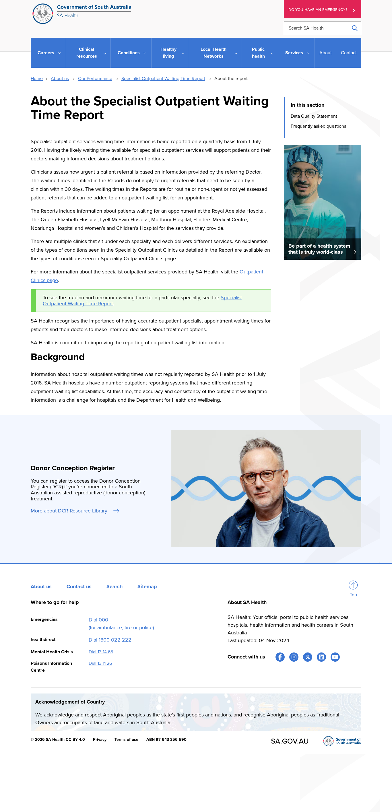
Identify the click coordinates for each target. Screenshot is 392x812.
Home (37, 78)
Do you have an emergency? (317, 9)
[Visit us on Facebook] (280, 657)
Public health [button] (258, 52)
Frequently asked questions (318, 126)
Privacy (99, 739)
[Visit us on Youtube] (335, 657)
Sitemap (147, 586)
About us (60, 78)
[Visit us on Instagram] (294, 657)
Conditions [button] (129, 53)
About (325, 53)
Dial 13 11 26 (100, 663)
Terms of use (126, 739)
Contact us (79, 586)
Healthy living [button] (168, 52)
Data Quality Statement (314, 116)
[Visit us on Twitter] (307, 657)
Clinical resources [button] (86, 52)
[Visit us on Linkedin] (321, 657)
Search (114, 586)
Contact (349, 53)
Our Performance (95, 78)
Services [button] (294, 53)
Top (353, 595)
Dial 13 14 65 (101, 652)
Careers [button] (46, 53)
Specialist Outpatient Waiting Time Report (163, 78)
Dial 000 (98, 620)
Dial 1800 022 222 (110, 640)
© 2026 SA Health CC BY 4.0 (58, 739)
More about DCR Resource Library (70, 511)
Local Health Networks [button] (213, 52)
